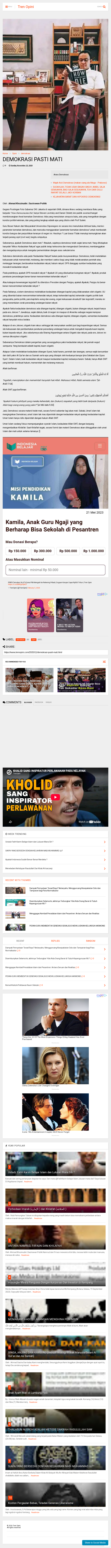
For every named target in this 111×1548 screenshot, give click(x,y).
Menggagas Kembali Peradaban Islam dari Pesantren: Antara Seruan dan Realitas (64, 913)
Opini (14, 153)
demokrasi (25, 153)
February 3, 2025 (34, 588)
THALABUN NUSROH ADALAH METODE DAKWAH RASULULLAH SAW (50, 1429)
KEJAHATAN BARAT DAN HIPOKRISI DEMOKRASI (76, 196)
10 (10, 1497)
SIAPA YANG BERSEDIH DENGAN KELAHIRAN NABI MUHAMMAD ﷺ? (50, 1466)
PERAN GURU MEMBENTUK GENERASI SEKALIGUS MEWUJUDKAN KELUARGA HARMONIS (67, 926)
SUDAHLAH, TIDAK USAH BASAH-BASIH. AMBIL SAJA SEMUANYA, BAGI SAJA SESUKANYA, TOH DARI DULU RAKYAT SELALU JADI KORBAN (78, 190)
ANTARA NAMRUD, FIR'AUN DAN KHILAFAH (35, 1245)
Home (5, 153)
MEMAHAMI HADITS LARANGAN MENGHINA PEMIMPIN (43, 1319)
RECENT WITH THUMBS (18, 880)
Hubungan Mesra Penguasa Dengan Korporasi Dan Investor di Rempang (50, 1282)
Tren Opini (26, 7)
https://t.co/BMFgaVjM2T (17, 584)
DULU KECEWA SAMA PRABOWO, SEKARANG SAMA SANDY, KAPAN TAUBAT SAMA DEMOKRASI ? (28, 684)
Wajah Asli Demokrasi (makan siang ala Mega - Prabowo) (80, 182)
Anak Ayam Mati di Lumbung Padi (28, 1392)
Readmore (28, 1182)
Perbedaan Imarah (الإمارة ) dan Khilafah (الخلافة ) (37, 1209)
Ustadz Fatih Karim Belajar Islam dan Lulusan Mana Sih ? (41, 1172)
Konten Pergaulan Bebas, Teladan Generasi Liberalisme (40, 1503)
